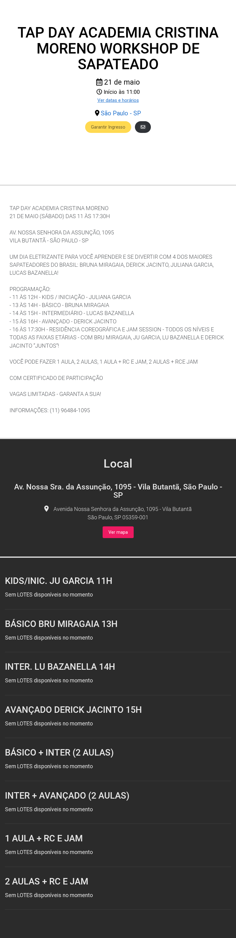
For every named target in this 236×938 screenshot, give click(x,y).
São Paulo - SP (121, 113)
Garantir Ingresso (108, 127)
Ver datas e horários (118, 100)
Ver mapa (118, 532)
